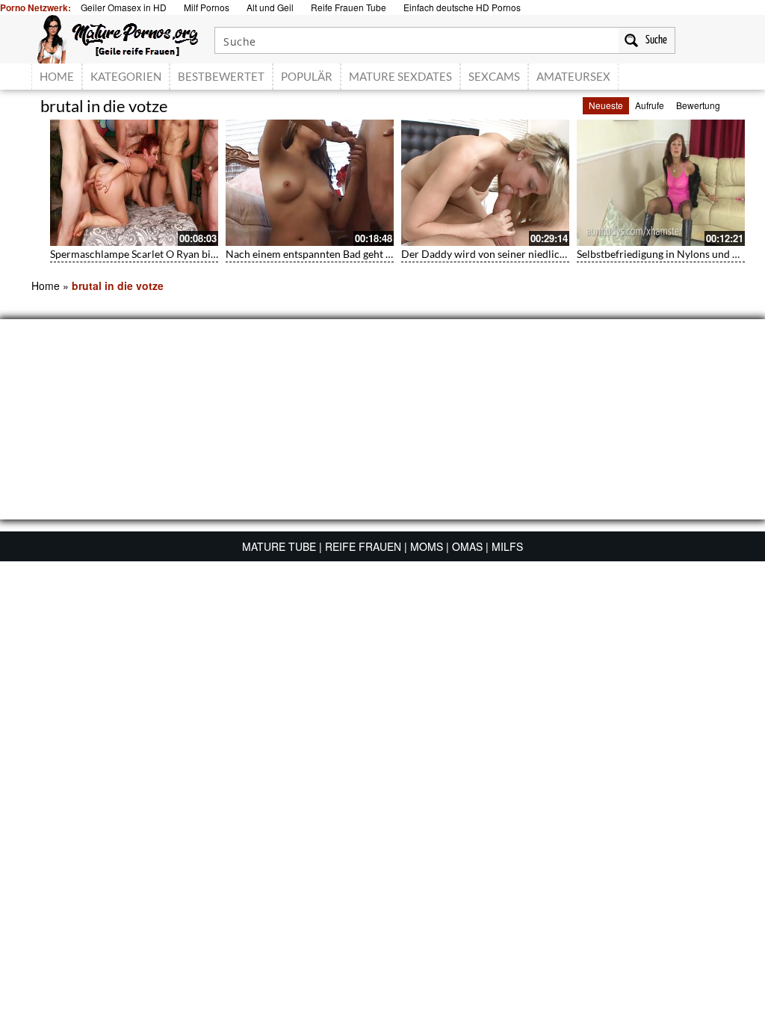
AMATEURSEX (573, 76)
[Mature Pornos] (117, 37)
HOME (57, 76)
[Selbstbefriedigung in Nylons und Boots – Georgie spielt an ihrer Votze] (661, 183)
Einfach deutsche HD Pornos (462, 7)
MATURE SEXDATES (400, 76)
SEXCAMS (494, 76)
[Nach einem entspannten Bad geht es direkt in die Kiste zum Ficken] (310, 183)
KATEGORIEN (125, 76)
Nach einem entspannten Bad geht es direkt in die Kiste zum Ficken (379, 253)
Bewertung (698, 105)
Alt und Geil (270, 7)
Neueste (606, 105)
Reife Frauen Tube (348, 7)
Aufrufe (649, 105)
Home (45, 285)
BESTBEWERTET (221, 76)
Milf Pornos (206, 7)
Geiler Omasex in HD (124, 7)
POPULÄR (306, 76)
